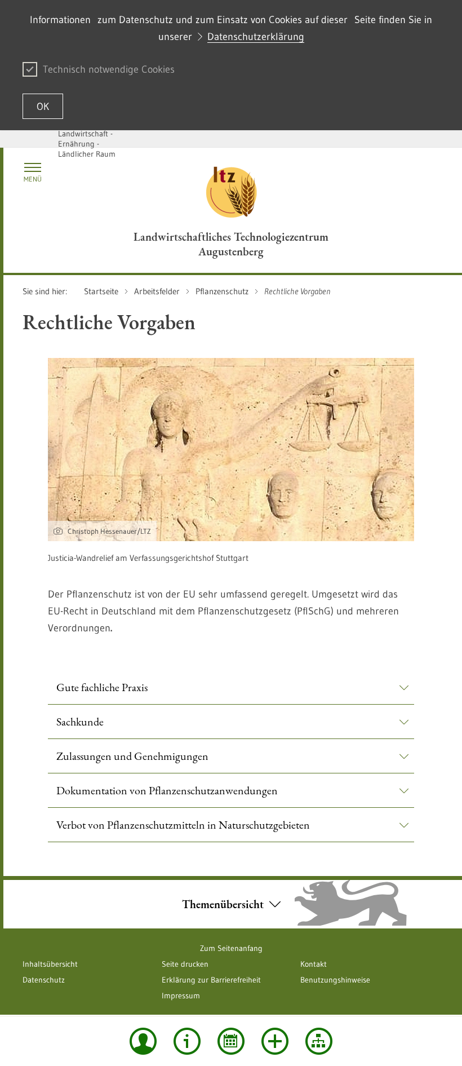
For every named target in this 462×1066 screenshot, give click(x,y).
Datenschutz (44, 980)
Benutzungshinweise (335, 980)
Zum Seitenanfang (231, 948)
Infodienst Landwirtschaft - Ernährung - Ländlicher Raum (86, 138)
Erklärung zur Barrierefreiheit (211, 980)
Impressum (181, 995)
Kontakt (313, 964)
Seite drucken (185, 964)
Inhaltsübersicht (50, 964)
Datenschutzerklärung (255, 36)
